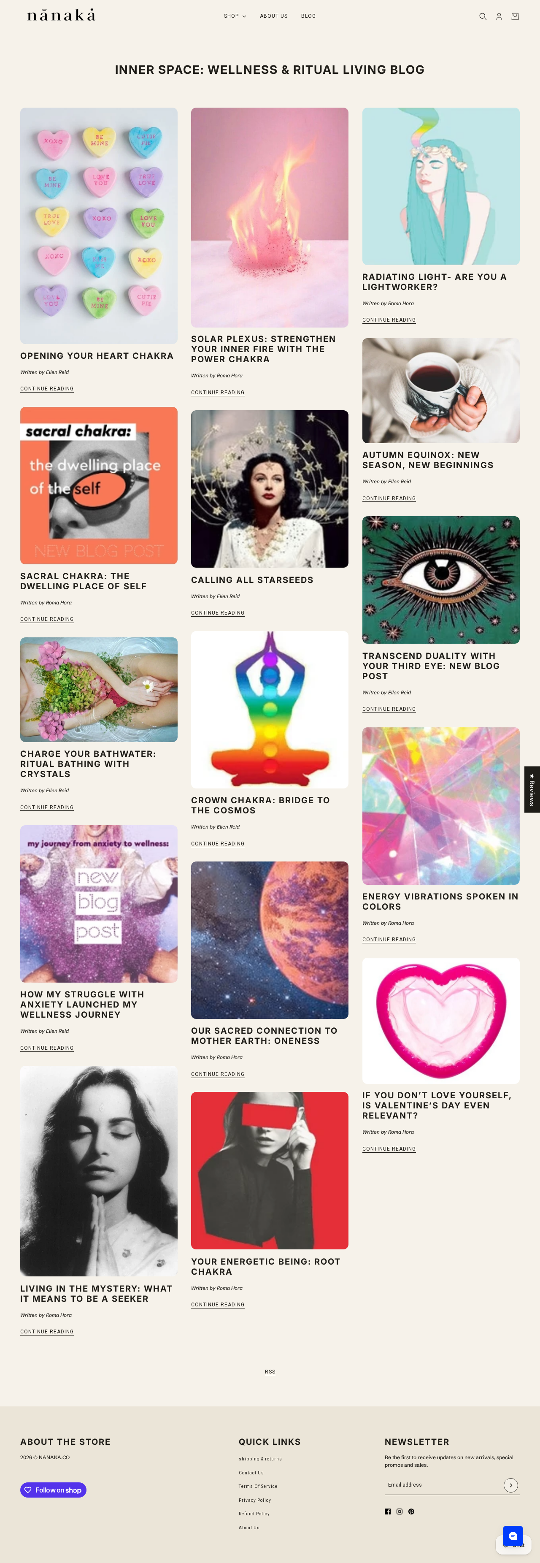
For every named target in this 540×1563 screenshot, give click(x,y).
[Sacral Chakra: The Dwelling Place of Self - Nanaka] (99, 485)
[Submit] (511, 1485)
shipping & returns (260, 1459)
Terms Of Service (258, 1486)
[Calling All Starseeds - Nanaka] (269, 489)
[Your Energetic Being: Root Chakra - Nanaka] (269, 1170)
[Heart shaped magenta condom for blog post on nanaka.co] (441, 1021)
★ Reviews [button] (532, 789)
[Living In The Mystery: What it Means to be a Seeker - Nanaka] (99, 1171)
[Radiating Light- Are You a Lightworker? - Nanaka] (441, 186)
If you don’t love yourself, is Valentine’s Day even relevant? (437, 1105)
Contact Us (251, 1473)
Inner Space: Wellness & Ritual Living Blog (270, 69)
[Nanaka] (61, 16)
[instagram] (399, 1511)
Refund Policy (254, 1514)
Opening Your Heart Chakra (97, 356)
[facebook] (387, 1511)
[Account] (499, 16)
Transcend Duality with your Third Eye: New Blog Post (431, 666)
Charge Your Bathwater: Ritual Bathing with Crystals (88, 764)
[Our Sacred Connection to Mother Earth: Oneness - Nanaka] (269, 940)
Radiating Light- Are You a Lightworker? (435, 282)
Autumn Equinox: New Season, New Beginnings (428, 460)
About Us (249, 1527)
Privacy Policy (255, 1500)
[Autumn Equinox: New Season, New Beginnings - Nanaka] (441, 390)
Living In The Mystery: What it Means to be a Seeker (96, 1294)
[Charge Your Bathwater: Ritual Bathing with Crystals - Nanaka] (99, 689)
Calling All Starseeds (252, 580)
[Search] (483, 16)
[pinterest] (411, 1511)
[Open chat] (513, 1536)
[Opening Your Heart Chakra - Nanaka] (99, 226)
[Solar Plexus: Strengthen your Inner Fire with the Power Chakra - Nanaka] (269, 218)
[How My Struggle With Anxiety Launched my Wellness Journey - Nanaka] (99, 904)
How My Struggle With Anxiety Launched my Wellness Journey (82, 1004)
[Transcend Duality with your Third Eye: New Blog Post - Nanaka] (441, 580)
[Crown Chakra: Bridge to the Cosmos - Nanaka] (269, 709)
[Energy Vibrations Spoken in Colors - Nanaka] (441, 806)
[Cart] (515, 16)
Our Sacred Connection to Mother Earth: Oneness (264, 1036)
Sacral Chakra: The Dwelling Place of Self (83, 581)
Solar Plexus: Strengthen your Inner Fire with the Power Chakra (263, 349)
